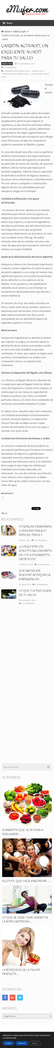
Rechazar (21, 1043)
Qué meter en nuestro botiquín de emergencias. (35, 575)
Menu (9, 23)
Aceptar (8, 1043)
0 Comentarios (10, 67)
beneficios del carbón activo (17, 71)
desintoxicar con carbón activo (15, 73)
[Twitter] (20, 997)
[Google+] (12, 997)
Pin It (4, 513)
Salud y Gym (7, 63)
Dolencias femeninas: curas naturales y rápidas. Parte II (35, 531)
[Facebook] (5, 997)
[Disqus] (27, 649)
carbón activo (38, 71)
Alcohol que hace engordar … (26, 881)
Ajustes (35, 1043)
